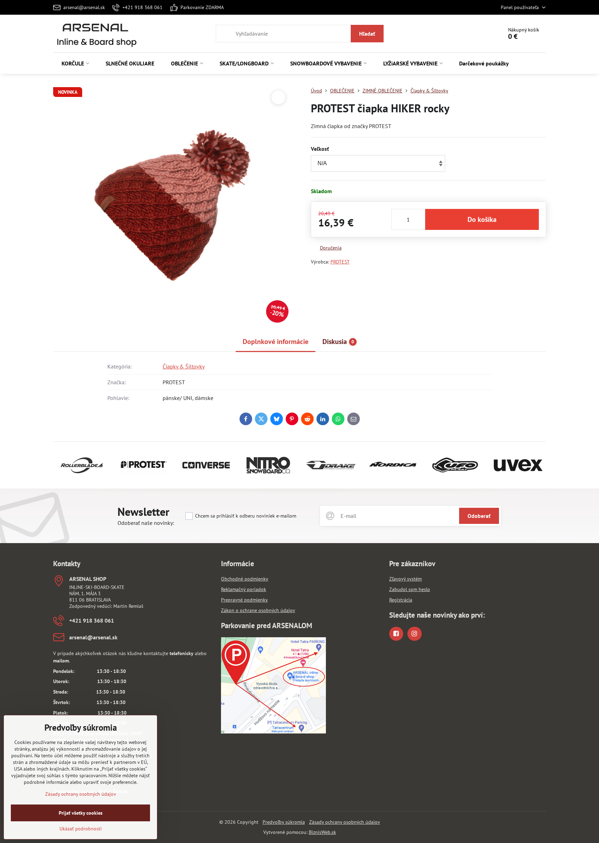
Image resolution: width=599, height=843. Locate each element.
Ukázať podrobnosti (80, 829)
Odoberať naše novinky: (145, 522)
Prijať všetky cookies (80, 813)
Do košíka (482, 219)
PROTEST (340, 262)
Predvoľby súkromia (284, 822)
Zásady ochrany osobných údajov (344, 822)
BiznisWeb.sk (322, 832)
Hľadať (367, 33)
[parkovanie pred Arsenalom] (273, 732)
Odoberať (479, 515)
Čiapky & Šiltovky (184, 366)
